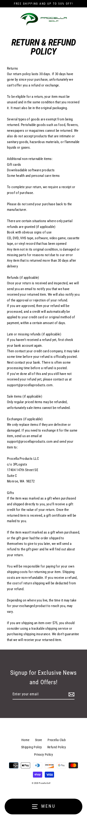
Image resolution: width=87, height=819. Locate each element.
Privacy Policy (43, 754)
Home (25, 740)
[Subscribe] (70, 694)
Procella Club (57, 740)
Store (38, 740)
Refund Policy (56, 747)
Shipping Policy (31, 747)
